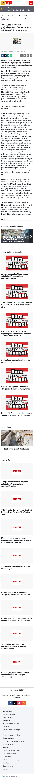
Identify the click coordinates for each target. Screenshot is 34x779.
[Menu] (30, 3)
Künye (12, 695)
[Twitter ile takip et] (15, 703)
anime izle (6, 720)
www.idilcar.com (8, 711)
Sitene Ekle (16, 697)
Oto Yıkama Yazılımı (9, 754)
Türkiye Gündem (17, 16)
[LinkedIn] (8, 55)
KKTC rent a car (8, 744)
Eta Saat (5, 769)
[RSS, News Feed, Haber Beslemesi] (24, 703)
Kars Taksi (6, 763)
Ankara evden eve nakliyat (11, 735)
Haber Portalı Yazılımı (10, 776)
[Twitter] (5, 55)
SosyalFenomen (8, 766)
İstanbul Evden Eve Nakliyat (12, 750)
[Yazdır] (21, 55)
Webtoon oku (7, 757)
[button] (24, 55)
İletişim (18, 695)
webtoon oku (7, 726)
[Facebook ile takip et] (10, 703)
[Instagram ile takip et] (19, 703)
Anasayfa (6, 16)
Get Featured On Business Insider (14, 741)
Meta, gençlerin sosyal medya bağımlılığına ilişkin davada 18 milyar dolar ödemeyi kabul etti (19, 9)
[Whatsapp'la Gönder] (11, 55)
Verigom (6, 747)
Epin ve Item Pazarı (9, 714)
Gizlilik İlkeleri (26, 695)
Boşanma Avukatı (8, 738)
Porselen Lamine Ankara (11, 723)
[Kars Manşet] (6, 3)
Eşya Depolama (8, 717)
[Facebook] (2, 55)
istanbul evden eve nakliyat (11, 730)
